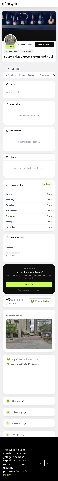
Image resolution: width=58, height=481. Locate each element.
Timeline (12, 75)
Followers (17, 423)
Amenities (44, 75)
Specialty (32, 75)
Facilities (15, 68)
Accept (39, 463)
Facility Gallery (14, 315)
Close (49, 463)
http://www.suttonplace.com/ (25, 359)
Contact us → (29, 284)
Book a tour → (44, 44)
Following (17, 412)
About (22, 75)
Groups (15, 434)
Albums (16, 401)
